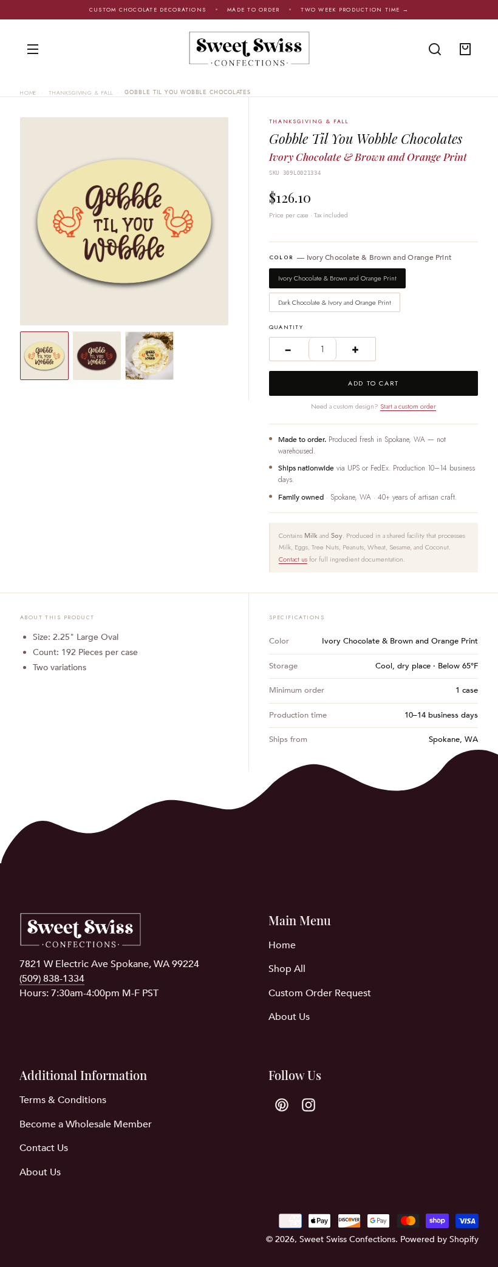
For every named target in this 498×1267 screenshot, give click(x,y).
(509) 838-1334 (51, 978)
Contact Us (43, 1148)
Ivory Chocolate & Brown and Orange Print (337, 278)
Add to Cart (373, 383)
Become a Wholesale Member (85, 1124)
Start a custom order (408, 406)
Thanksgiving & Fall (80, 93)
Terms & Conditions (62, 1100)
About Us (289, 1017)
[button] (434, 49)
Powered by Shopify (439, 1239)
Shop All (286, 969)
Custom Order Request (319, 993)
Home (28, 93)
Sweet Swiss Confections (347, 1239)
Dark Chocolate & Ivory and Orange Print (334, 302)
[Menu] (32, 49)
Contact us (293, 559)
